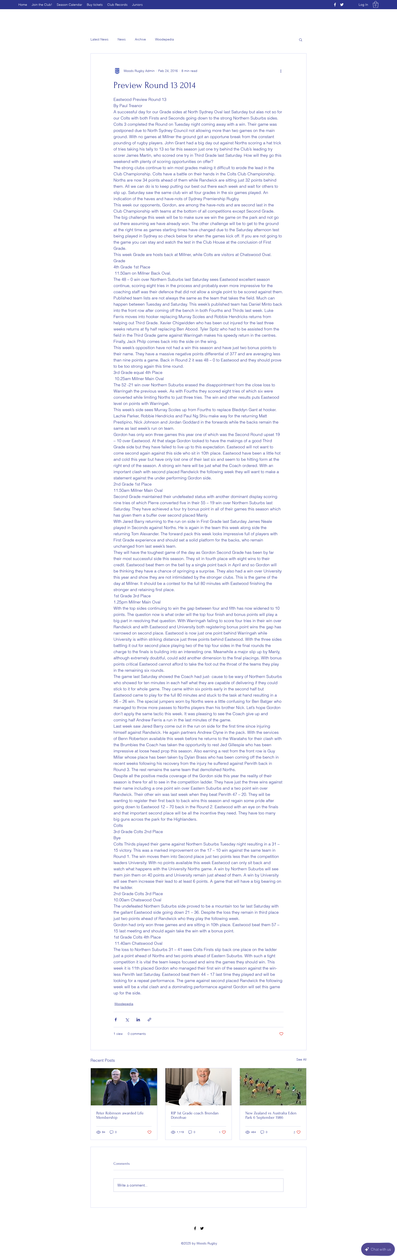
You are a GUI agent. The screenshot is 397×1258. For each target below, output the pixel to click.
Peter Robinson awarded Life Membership (120, 1115)
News (122, 39)
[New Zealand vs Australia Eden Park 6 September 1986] (273, 1086)
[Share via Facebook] (115, 1019)
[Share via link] (149, 1019)
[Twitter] (342, 4)
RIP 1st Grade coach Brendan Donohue (195, 1115)
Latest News (99, 39)
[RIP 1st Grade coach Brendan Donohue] (198, 1086)
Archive (140, 39)
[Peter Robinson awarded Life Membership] (124, 1086)
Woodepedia (164, 39)
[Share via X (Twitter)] (127, 1019)
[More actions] (281, 71)
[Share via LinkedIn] (138, 1019)
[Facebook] (335, 4)
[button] (375, 4)
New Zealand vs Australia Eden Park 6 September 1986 (271, 1115)
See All (301, 1059)
